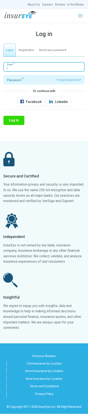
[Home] (20, 14)
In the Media (75, 4)
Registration (26, 50)
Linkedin (61, 102)
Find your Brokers (44, 356)
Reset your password (52, 50)
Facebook (34, 102)
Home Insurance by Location (44, 371)
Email (10, 64)
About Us (34, 4)
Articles (60, 4)
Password (14, 80)
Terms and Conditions (44, 386)
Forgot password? (69, 80)
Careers (47, 4)
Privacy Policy (44, 394)
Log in (9, 50)
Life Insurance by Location (44, 363)
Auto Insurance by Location (44, 378)
